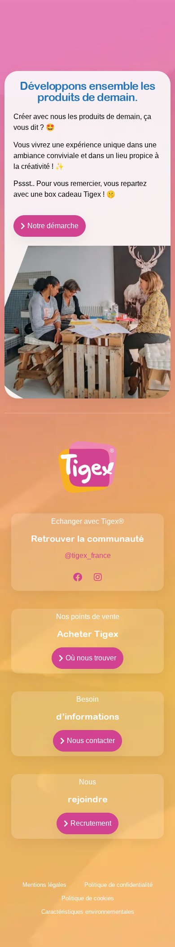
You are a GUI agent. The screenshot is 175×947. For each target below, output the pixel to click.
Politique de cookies (87, 898)
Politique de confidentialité (118, 884)
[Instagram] (98, 577)
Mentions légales (44, 884)
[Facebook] (78, 577)
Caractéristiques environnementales (87, 911)
